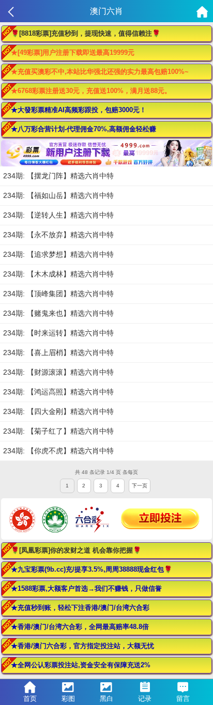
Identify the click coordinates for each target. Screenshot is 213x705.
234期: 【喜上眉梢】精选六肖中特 (58, 352)
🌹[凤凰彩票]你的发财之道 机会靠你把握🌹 (76, 550)
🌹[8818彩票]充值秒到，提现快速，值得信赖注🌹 (85, 33)
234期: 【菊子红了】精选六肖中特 (58, 431)
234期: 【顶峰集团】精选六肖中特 (58, 293)
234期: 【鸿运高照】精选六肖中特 (58, 392)
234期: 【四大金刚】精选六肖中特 (58, 411)
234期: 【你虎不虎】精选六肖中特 (58, 451)
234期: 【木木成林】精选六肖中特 (58, 274)
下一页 (139, 485)
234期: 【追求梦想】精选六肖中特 (58, 254)
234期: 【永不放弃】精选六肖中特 (58, 235)
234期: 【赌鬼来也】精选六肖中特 (58, 313)
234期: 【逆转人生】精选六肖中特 (58, 215)
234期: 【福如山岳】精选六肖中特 (58, 195)
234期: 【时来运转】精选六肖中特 (58, 333)
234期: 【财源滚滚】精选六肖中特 (58, 372)
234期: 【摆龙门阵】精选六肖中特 (58, 176)
